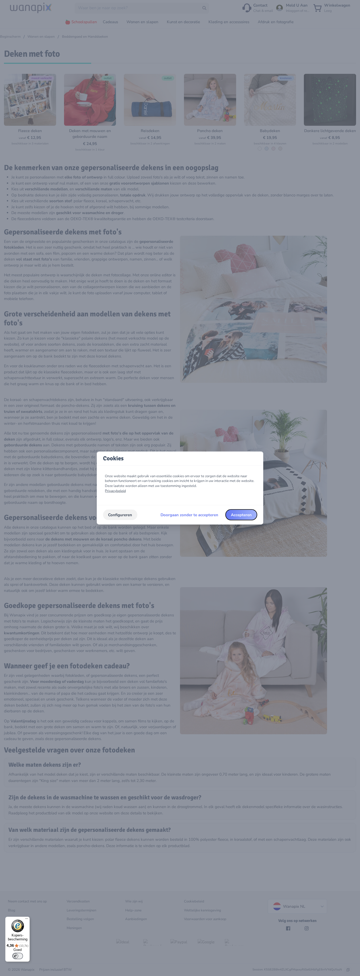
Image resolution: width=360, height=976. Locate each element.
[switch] (17, 956)
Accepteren (241, 514)
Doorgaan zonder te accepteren (189, 514)
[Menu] (26, 920)
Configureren (120, 514)
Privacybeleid (115, 490)
